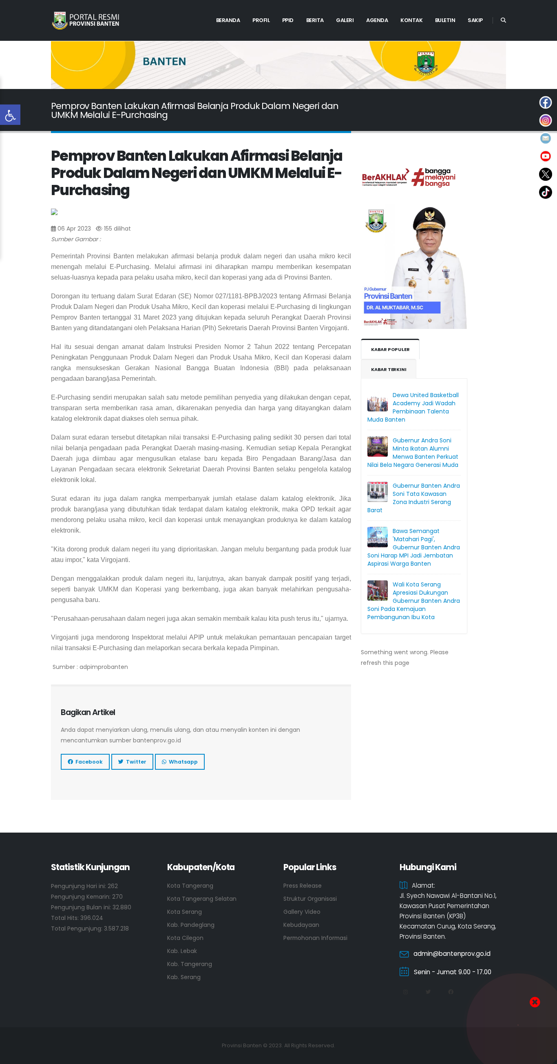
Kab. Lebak (182, 951)
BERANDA (228, 20)
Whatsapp (182, 761)
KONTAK (411, 20)
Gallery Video (301, 912)
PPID (288, 20)
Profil (261, 20)
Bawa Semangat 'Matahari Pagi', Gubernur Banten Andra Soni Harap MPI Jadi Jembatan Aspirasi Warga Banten (413, 547)
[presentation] (71, 65)
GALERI (345, 20)
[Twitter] (428, 992)
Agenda (377, 20)
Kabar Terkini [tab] (388, 369)
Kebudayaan (301, 925)
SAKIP (475, 20)
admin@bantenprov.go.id (452, 953)
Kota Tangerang (190, 886)
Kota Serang (184, 912)
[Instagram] (405, 992)
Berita (315, 20)
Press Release (302, 886)
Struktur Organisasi (310, 899)
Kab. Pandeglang (190, 925)
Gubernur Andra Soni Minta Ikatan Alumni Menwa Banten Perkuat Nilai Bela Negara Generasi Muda (412, 452)
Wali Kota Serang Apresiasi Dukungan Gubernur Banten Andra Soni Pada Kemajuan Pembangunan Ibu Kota (413, 600)
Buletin (445, 20)
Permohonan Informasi (315, 938)
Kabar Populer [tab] (390, 349)
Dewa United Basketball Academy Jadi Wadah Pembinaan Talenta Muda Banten (413, 407)
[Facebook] (450, 992)
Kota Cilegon (185, 938)
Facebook (88, 761)
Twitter (135, 761)
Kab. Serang (184, 977)
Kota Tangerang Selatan (202, 899)
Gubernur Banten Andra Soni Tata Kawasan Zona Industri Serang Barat (413, 498)
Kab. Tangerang (189, 964)
